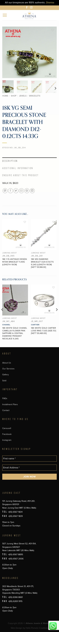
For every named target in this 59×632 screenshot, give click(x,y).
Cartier (35, 325)
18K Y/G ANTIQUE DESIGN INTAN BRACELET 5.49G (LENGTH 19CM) (14, 262)
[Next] (52, 52)
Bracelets (34, 96)
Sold (4, 380)
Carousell (6, 428)
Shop (13, 96)
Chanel (6, 325)
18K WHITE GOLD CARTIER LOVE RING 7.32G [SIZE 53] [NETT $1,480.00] (43, 330)
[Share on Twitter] (15, 190)
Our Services (8, 368)
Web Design (16, 628)
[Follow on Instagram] (31, 8)
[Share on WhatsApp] (5, 190)
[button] (5, 15)
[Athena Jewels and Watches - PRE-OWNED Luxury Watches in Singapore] (29, 15)
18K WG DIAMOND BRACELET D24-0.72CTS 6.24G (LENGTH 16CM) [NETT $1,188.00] (42, 263)
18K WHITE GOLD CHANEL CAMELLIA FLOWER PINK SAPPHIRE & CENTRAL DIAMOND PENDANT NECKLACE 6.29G (14, 333)
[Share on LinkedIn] (32, 190)
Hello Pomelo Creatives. (37, 628)
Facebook (6, 434)
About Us (6, 363)
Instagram (6, 440)
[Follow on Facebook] (27, 8)
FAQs (4, 398)
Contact (5, 410)
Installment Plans (10, 404)
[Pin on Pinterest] (26, 190)
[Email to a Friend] (21, 190)
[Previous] (7, 52)
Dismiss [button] (50, 2)
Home (5, 96)
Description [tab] (10, 161)
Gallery (5, 374)
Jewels (22, 96)
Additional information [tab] (17, 168)
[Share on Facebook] (10, 190)
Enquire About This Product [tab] (20, 175)
